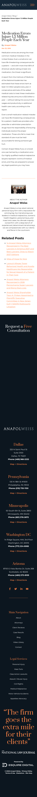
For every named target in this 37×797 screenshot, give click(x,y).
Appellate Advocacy (18, 699)
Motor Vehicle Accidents (18, 694)
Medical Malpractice (18, 689)
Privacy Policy (27, 771)
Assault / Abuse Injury (18, 679)
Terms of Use (10, 773)
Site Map (28, 773)
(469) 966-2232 (22, 459)
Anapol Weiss (6, 16)
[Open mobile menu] (32, 5)
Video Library (18, 642)
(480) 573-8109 (22, 575)
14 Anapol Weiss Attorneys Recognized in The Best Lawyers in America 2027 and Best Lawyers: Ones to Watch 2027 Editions (20, 249)
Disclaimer (20, 773)
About (18, 618)
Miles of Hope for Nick (17, 259)
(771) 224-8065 (22, 546)
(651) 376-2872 (22, 517)
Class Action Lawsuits (18, 674)
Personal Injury (18, 664)
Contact (18, 647)
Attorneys (18, 623)
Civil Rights (18, 684)
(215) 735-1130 (22, 488)
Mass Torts (18, 669)
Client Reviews (18, 628)
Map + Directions (18, 464)
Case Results (18, 632)
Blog (14, 16)
